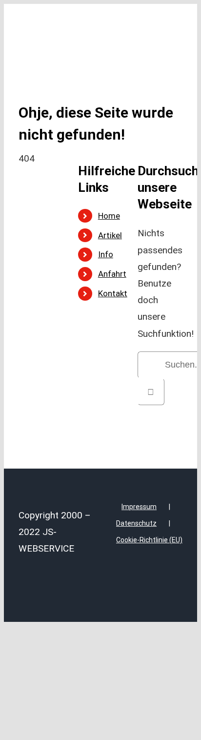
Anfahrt (112, 274)
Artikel (110, 235)
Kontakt (112, 293)
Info (105, 254)
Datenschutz (136, 523)
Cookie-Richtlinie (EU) (149, 540)
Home (109, 216)
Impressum (139, 507)
